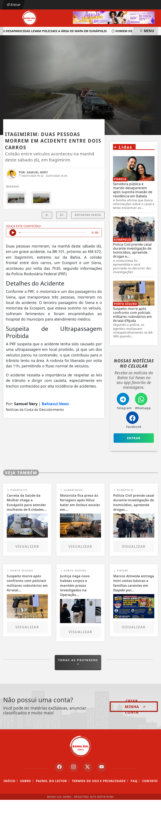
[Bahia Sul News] (29, 18)
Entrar (15, 4)
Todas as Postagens (78, 660)
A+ (62, 215)
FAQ (134, 781)
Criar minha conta (132, 706)
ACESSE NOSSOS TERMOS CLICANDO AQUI (77, 815)
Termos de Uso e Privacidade (99, 781)
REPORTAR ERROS (88, 215)
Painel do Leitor (51, 781)
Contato (150, 781)
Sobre (25, 781)
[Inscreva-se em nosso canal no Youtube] (101, 767)
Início (9, 781)
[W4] (114, 17)
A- (47, 215)
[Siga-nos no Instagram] (73, 767)
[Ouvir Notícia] (12, 232)
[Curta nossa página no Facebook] (59, 767)
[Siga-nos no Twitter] (87, 767)
